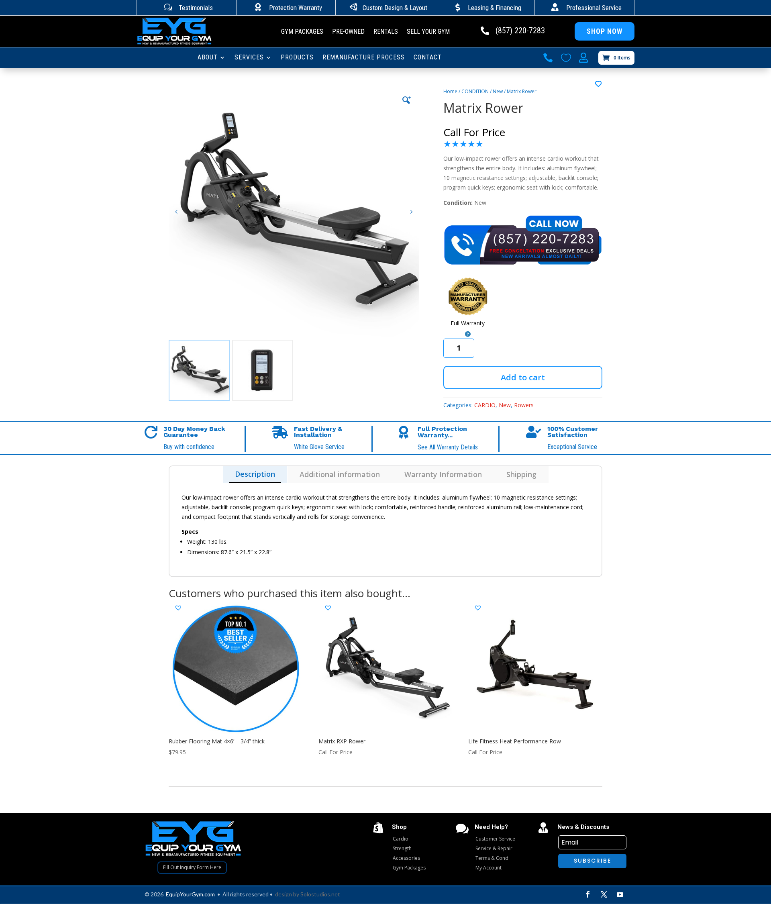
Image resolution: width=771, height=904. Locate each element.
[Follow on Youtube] (620, 894)
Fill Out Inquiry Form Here (192, 867)
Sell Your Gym (428, 32)
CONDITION (475, 91)
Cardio (400, 838)
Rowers (524, 405)
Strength (402, 848)
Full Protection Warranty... (442, 432)
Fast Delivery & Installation (318, 432)
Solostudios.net (320, 894)
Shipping (521, 474)
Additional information (340, 474)
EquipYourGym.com (190, 894)
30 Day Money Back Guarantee (194, 432)
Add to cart (523, 377)
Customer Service (495, 838)
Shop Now (604, 31)
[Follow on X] (604, 894)
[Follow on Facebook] (587, 894)
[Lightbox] (406, 99)
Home (450, 91)
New (498, 91)
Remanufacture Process (363, 58)
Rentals (385, 32)
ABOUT (208, 58)
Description (255, 474)
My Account (488, 867)
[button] (411, 212)
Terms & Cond (491, 858)
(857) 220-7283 (520, 30)
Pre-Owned (348, 32)
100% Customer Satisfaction (572, 432)
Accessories (406, 858)
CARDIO (485, 405)
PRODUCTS (297, 58)
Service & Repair (493, 848)
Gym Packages (302, 32)
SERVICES (249, 58)
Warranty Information (443, 474)
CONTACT (428, 58)
